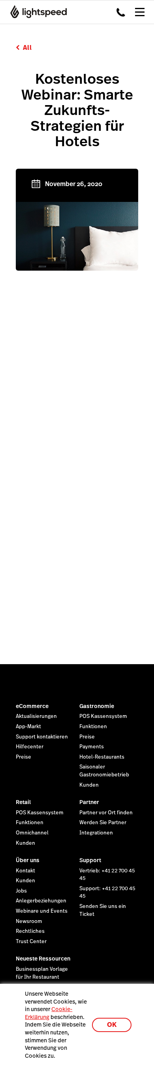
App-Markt (28, 726)
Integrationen (96, 832)
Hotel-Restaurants (101, 757)
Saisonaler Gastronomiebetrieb (104, 770)
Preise (23, 757)
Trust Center (31, 941)
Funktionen (93, 726)
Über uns (27, 860)
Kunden (89, 785)
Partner (89, 802)
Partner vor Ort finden (106, 812)
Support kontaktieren (42, 736)
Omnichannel (32, 832)
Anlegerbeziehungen (41, 900)
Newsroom (29, 921)
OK (111, 1024)
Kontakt (25, 870)
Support (90, 860)
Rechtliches (30, 931)
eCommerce (32, 706)
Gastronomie (96, 706)
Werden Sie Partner (102, 822)
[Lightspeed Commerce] (36, 12)
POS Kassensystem (103, 716)
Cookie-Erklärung (48, 1013)
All (27, 47)
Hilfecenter (29, 746)
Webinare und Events (42, 911)
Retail (23, 802)
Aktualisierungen (36, 716)
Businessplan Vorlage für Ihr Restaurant (42, 973)
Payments (91, 746)
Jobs (21, 891)
